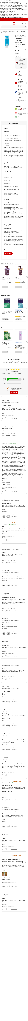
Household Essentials (12, 5)
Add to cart (18, 56)
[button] (19, 48)
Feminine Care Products (14, 31)
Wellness (18, 6)
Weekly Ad (22, 14)
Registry (6, 17)
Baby (18, 5)
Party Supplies (17, 9)
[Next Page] (27, 277)
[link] (19, 48)
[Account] (21, 23)
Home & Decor (9, 3)
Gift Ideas (23, 9)
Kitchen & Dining (16, 3)
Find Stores (20, 17)
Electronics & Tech (15, 8)
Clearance (8, 12)
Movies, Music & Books (8, 9)
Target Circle (15, 17)
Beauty (21, 5)
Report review (14, 418)
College (5, 2)
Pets (12, 6)
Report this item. (22, 193)
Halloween (9, 2)
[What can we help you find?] (14, 26)
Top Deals (9, 14)
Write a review (14, 392)
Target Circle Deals (15, 14)
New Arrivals (14, 12)
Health (14, 6)
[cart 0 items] (25, 23)
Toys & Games (7, 8)
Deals (4, 12)
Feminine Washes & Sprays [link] (7, 362)
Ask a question (8, 253)
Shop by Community (7, 11)
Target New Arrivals (4, 0)
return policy (9, 244)
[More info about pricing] (25, 50)
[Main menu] (2, 23)
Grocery (5, 5)
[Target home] (14, 23)
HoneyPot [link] (16, 362)
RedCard (10, 17)
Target (2, 31)
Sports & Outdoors (6, 6)
